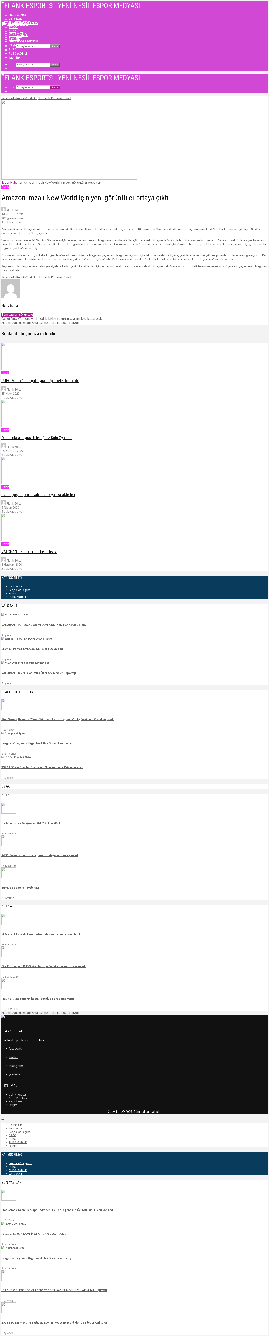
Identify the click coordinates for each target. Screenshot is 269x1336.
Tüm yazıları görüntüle (17, 315)
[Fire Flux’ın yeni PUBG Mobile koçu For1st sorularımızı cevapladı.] (8, 956)
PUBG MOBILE (18, 53)
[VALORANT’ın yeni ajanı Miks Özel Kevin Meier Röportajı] (25, 662)
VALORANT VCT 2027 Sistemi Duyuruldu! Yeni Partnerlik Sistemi (44, 625)
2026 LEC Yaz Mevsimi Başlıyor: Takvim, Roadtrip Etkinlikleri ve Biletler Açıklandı (54, 1322)
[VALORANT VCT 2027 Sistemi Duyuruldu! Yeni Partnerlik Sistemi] (15, 614)
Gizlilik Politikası (18, 1094)
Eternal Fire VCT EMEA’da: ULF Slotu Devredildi (32, 649)
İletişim (14, 57)
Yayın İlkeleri (16, 1101)
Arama (54, 46)
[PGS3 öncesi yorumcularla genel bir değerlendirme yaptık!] (8, 845)
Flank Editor (14, 210)
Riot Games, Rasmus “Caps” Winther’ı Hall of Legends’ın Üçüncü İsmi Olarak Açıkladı (57, 719)
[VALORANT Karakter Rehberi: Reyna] (35, 540)
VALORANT (16, 19)
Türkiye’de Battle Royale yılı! (20, 887)
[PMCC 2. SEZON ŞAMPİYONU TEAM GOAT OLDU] (13, 1223)
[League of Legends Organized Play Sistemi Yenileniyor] (13, 733)
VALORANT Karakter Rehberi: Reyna (29, 551)
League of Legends (23, 41)
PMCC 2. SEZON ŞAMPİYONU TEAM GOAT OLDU (33, 1234)
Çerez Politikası (18, 1098)
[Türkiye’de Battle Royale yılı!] (8, 877)
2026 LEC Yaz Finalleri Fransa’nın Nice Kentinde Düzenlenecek (42, 767)
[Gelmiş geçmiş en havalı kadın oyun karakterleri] (35, 483)
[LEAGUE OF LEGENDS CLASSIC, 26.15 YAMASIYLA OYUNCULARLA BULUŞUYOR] (8, 1280)
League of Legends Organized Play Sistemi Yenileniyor (37, 743)
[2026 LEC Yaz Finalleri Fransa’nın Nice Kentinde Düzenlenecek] (16, 757)
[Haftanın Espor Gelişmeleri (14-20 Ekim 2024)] (8, 812)
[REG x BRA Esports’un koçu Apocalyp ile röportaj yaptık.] (8, 988)
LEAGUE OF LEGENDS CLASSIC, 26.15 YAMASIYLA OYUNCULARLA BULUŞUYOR (54, 1290)
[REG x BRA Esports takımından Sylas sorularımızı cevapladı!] (8, 923)
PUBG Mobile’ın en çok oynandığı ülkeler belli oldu (40, 380)
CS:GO (13, 45)
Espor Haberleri (12, 183)
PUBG (12, 49)
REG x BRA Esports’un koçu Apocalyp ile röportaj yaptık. (38, 998)
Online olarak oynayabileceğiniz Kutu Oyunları (36, 437)
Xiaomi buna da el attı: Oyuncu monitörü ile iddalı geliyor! (40, 1013)
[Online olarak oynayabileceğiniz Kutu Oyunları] (35, 426)
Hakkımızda (17, 15)
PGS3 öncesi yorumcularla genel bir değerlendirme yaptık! (39, 855)
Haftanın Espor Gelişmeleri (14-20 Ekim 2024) (31, 823)
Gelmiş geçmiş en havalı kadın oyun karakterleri (38, 494)
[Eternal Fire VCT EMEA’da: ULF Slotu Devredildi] (27, 638)
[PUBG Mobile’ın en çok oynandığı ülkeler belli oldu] (35, 369)
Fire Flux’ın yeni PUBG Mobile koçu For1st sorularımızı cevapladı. (43, 966)
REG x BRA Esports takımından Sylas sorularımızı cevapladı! (40, 934)
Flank (5, 187)
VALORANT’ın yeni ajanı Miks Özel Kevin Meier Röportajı (38, 673)
